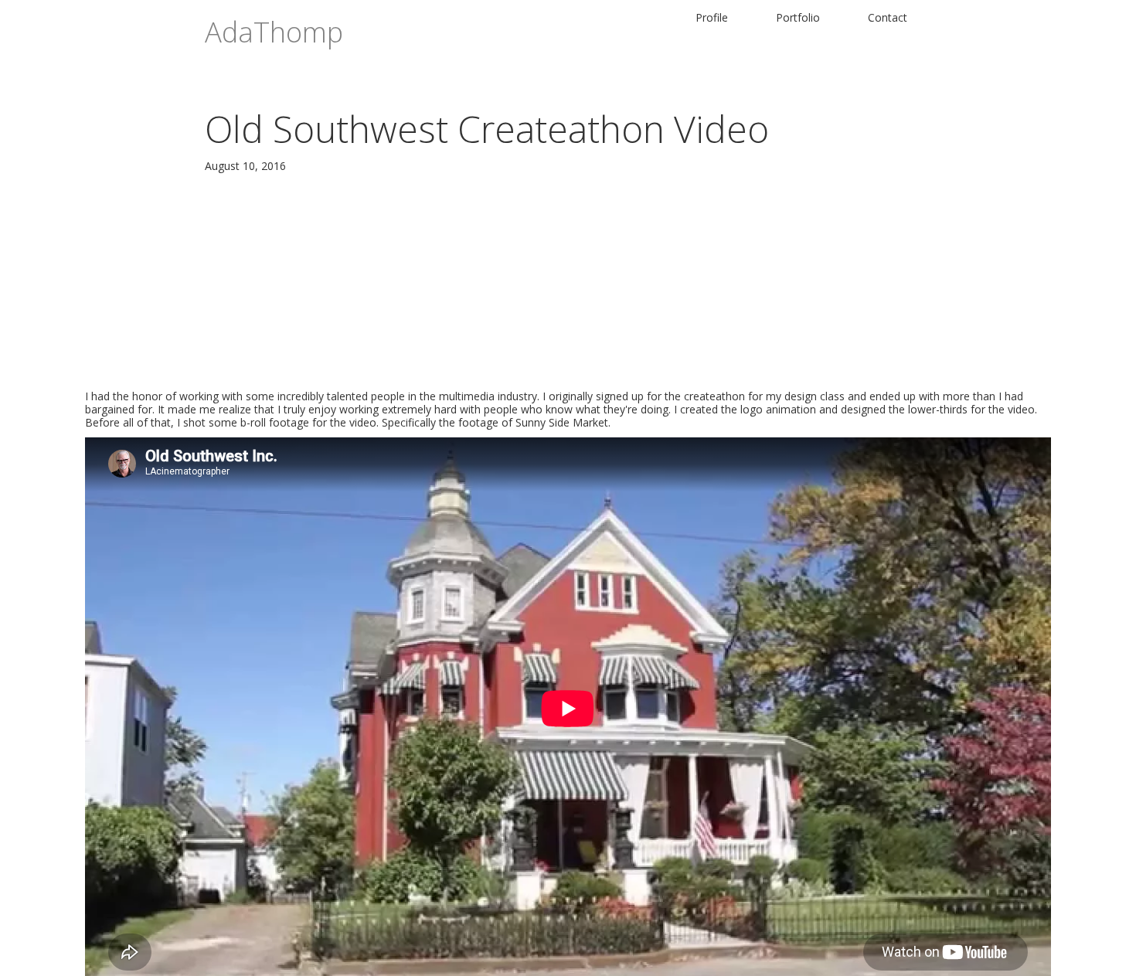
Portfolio (798, 17)
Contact (887, 17)
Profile (712, 17)
